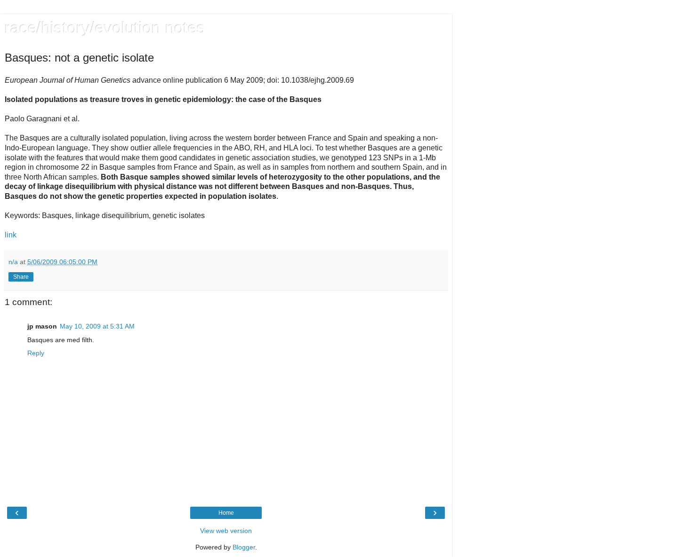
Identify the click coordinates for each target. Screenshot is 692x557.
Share (21, 277)
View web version (226, 530)
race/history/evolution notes (105, 28)
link (10, 235)
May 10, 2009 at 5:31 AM (97, 326)
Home (226, 513)
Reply (35, 353)
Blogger (244, 547)
